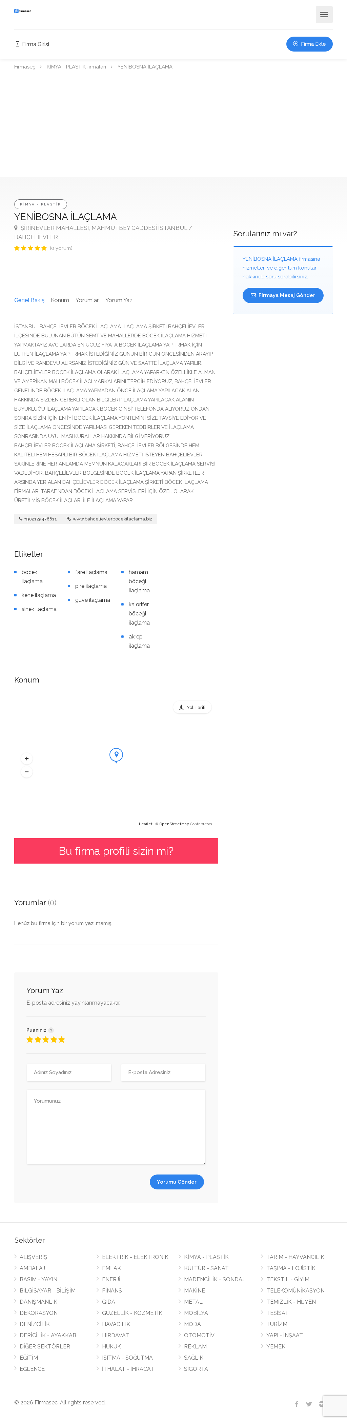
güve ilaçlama (92, 600)
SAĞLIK (193, 1358)
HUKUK (111, 1346)
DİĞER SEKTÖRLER (45, 1346)
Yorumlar (87, 300)
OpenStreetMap (174, 824)
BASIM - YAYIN (38, 1279)
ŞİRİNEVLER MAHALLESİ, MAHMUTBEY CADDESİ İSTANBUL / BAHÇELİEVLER (103, 232)
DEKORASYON (39, 1313)
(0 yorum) (61, 248)
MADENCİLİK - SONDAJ (214, 1279)
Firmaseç (24, 67)
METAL (193, 1302)
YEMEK (275, 1346)
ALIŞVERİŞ (33, 1257)
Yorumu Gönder (177, 1182)
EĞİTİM (29, 1358)
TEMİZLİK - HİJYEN (291, 1302)
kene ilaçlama (39, 595)
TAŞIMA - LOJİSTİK (290, 1268)
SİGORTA (196, 1369)
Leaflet (145, 824)
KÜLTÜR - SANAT (206, 1268)
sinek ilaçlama (39, 609)
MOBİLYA (196, 1313)
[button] (27, 759)
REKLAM (195, 1346)
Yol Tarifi (196, 707)
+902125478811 (40, 518)
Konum (60, 300)
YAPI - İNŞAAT (284, 1335)
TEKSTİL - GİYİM (287, 1279)
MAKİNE (194, 1290)
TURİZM (276, 1324)
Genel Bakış (29, 300)
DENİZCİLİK (35, 1324)
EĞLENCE (32, 1369)
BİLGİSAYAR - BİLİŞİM (48, 1290)
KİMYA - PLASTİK (40, 204)
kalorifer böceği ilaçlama (139, 613)
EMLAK (111, 1268)
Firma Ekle (313, 44)
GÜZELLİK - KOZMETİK (132, 1313)
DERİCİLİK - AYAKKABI (49, 1335)
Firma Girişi (35, 44)
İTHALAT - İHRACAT (128, 1369)
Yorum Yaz (118, 300)
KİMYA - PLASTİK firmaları (76, 67)
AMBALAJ (32, 1268)
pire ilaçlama (91, 586)
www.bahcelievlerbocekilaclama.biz (112, 518)
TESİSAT (277, 1313)
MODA (192, 1324)
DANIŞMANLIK (38, 1302)
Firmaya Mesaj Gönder (286, 295)
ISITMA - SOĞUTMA (127, 1358)
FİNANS (112, 1290)
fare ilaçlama (91, 572)
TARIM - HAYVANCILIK (295, 1257)
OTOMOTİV (199, 1335)
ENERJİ (111, 1279)
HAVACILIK (116, 1324)
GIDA (108, 1302)
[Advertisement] (173, 125)
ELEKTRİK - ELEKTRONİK (135, 1257)
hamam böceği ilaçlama (139, 581)
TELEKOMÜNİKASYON (295, 1290)
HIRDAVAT (115, 1335)
